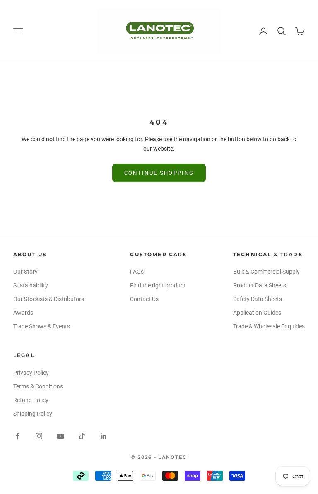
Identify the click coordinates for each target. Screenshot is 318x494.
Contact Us (144, 299)
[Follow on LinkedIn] (103, 436)
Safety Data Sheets (257, 299)
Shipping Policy (32, 413)
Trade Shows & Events (41, 326)
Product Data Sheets (259, 285)
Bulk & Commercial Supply (266, 271)
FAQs (137, 271)
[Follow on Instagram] (39, 436)
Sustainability (30, 285)
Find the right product (158, 285)
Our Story (25, 271)
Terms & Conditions (38, 386)
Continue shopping (159, 173)
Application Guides (257, 312)
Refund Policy (30, 400)
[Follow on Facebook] (17, 436)
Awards (23, 312)
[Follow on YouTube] (60, 436)
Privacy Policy (31, 372)
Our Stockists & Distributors (48, 299)
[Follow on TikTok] (82, 436)
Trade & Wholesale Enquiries (269, 326)
